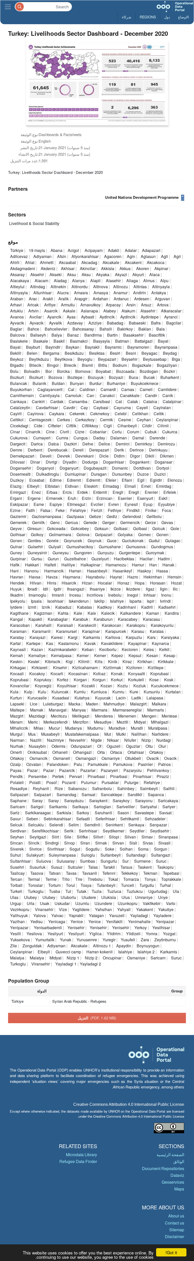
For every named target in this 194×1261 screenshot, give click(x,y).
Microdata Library (81, 1154)
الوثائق (178, 1161)
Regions (148, 16)
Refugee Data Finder (78, 1161)
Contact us (174, 1223)
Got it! (171, 1252)
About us (176, 1216)
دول (167, 16)
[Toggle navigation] (8, 6)
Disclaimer (174, 1236)
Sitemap (176, 1230)
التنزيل (97, 1018)
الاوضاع (183, 16)
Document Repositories (163, 1168)
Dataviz (177, 1175)
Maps (179, 1189)
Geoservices (173, 1182)
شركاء (126, 16)
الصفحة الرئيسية (170, 1154)
